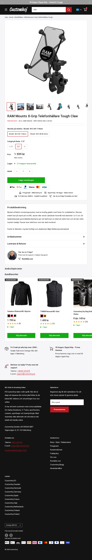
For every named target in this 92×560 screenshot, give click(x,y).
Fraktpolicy (54, 453)
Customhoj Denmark (13, 488)
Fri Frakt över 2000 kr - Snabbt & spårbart (32, 196)
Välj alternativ (21, 335)
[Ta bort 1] (16, 171)
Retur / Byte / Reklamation (60, 442)
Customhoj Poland (12, 514)
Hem (6, 17)
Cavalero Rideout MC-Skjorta (18, 311)
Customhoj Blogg (57, 465)
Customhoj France (12, 499)
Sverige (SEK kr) (11, 525)
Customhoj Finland (12, 510)
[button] (13, 323)
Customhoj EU (10, 481)
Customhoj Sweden (12, 484)
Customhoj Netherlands (14, 507)
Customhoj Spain (11, 495)
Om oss (53, 457)
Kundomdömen (56, 450)
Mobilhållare (18, 17)
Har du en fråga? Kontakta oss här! (65, 196)
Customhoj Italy (11, 503)
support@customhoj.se (26, 374)
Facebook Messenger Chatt (16, 450)
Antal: (9, 171)
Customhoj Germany (13, 492)
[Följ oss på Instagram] (11, 535)
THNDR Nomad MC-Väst (49, 311)
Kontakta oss (27, 259)
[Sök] (69, 9)
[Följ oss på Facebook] (6, 535)
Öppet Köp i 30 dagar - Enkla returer (60, 193)
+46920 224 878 (23, 371)
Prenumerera (59, 409)
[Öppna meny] (6, 10)
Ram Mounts (12, 121)
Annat (11, 17)
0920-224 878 (17, 442)
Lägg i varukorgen (26, 180)
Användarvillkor (56, 468)
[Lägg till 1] (29, 171)
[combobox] (49, 9)
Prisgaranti (54, 446)
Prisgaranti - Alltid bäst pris (32, 193)
